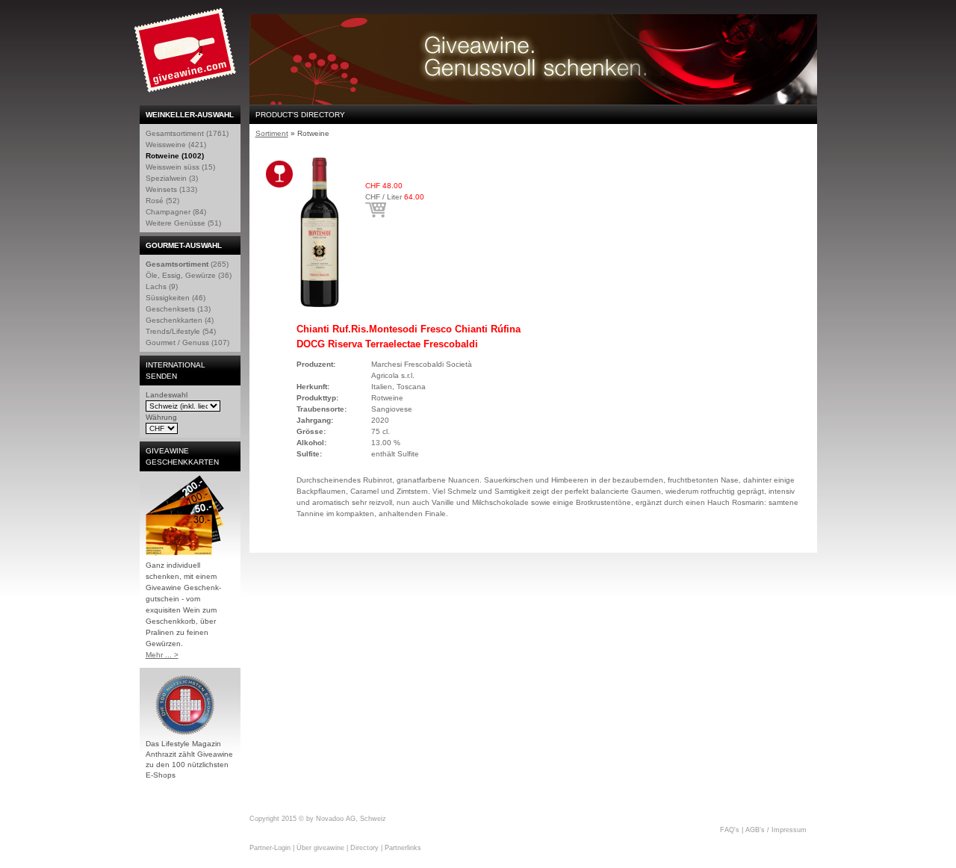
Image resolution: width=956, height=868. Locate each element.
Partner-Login (270, 848)
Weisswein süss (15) (180, 167)
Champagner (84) (176, 212)
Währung (161, 417)
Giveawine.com (187, 56)
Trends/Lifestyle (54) (181, 331)
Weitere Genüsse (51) (183, 223)
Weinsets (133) (171, 189)
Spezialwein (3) (172, 178)
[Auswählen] (375, 209)
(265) (187, 264)
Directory (364, 848)
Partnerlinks (403, 848)
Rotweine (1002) (175, 156)
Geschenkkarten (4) (180, 320)
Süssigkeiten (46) (175, 298)
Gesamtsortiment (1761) (187, 133)
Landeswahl (166, 395)
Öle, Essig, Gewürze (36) (189, 275)
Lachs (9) (162, 286)
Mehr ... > (162, 655)
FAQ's (729, 830)
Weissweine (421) (176, 144)
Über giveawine (320, 848)
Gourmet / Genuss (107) (187, 342)
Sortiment (271, 133)
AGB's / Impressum (776, 830)
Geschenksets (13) (178, 309)
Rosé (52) (162, 200)
